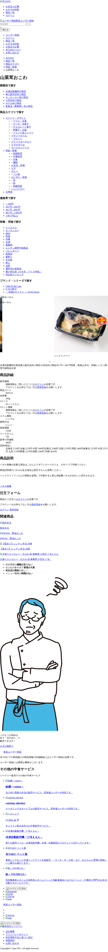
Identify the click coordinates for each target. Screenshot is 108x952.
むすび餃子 (11, 289)
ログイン (10, 15)
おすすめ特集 (12, 9)
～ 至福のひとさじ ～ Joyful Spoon (22, 292)
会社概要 (10, 931)
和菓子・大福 (20, 130)
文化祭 (9, 260)
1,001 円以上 (12, 215)
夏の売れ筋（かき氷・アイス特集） (24, 271)
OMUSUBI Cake (13, 286)
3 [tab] (58, 361)
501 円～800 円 (13, 210)
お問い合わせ (12, 53)
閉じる (4, 30)
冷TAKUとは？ (13, 50)
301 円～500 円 (13, 207)
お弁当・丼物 (18, 165)
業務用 (9, 245)
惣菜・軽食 (11, 150)
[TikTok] (10, 896)
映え (8, 263)
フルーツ (17, 139)
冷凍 (8, 242)
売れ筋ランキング (15, 274)
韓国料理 (17, 153)
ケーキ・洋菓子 (21, 124)
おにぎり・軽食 (19, 177)
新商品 (9, 254)
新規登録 (41, 387)
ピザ (13, 168)
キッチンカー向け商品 (17, 97)
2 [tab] (54, 361)
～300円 (10, 204)
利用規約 (10, 940)
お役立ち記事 (12, 6)
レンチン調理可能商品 (17, 248)
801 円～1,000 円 (14, 213)
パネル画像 (5, 486)
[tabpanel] (27, 301)
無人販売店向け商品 (16, 94)
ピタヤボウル (18, 144)
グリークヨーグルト (21, 142)
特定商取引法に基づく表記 (19, 937)
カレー (14, 171)
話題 (8, 266)
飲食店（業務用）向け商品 (19, 106)
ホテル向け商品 (13, 103)
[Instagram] (11, 891)
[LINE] (9, 894)
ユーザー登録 (12, 35)
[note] (9, 899)
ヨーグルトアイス (20, 147)
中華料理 (17, 156)
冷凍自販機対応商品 (16, 91)
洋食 (15, 159)
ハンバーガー (18, 189)
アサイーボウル (19, 136)
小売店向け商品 (13, 100)
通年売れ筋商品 (13, 268)
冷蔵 (8, 239)
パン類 (16, 174)
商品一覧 (10, 12)
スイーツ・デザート (16, 118)
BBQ (8, 233)
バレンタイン (12, 251)
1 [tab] (49, 361)
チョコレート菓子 (22, 127)
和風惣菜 (17, 186)
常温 (8, 236)
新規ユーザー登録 (25, 20)
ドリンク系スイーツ (23, 133)
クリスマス (11, 227)
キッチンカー (12, 230)
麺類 (15, 162)
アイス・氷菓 (20, 121)
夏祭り (9, 257)
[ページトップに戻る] (16, 888)
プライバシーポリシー (17, 934)
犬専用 (9, 192)
